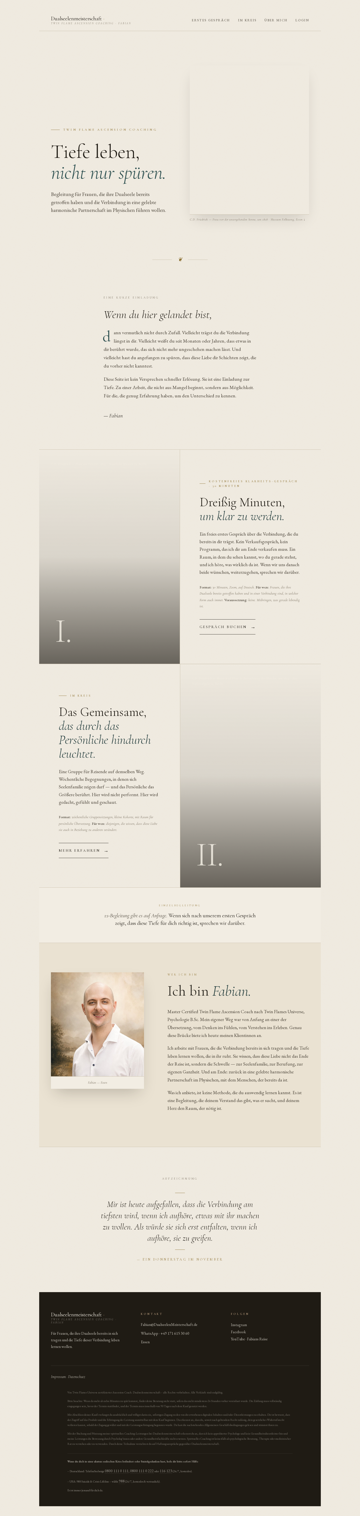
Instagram (239, 1324)
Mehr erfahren (83, 850)
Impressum (58, 1376)
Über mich (276, 20)
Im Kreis (247, 20)
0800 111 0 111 (117, 1470)
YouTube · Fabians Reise (249, 1339)
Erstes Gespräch (211, 20)
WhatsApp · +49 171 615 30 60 (165, 1333)
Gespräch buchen (227, 627)
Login (302, 20)
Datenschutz (76, 1376)
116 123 (166, 1470)
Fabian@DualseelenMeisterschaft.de (169, 1324)
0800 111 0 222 (142, 1470)
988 (122, 1481)
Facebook (238, 1331)
